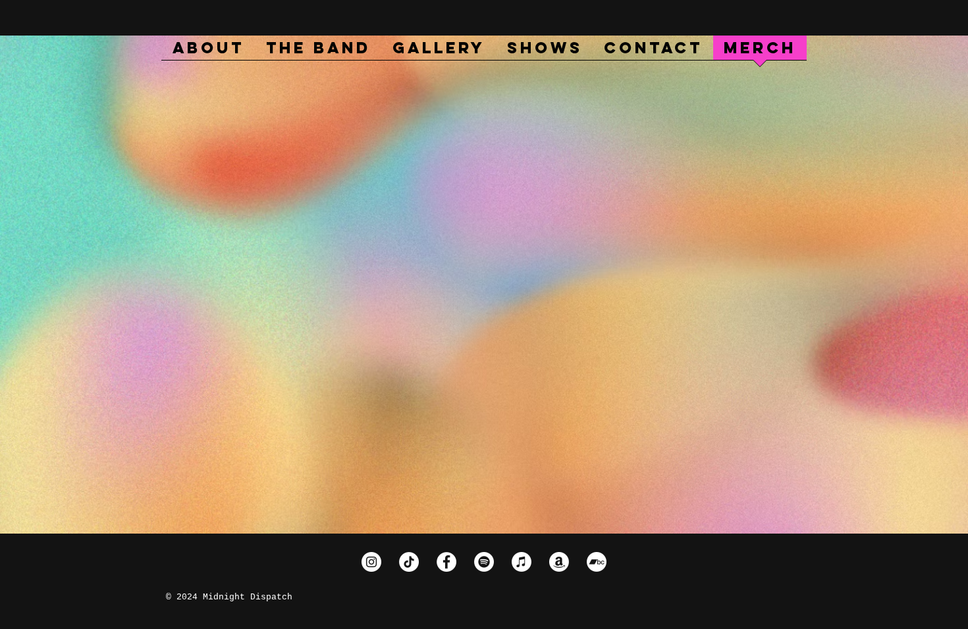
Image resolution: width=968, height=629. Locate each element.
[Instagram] (371, 562)
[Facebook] (446, 562)
